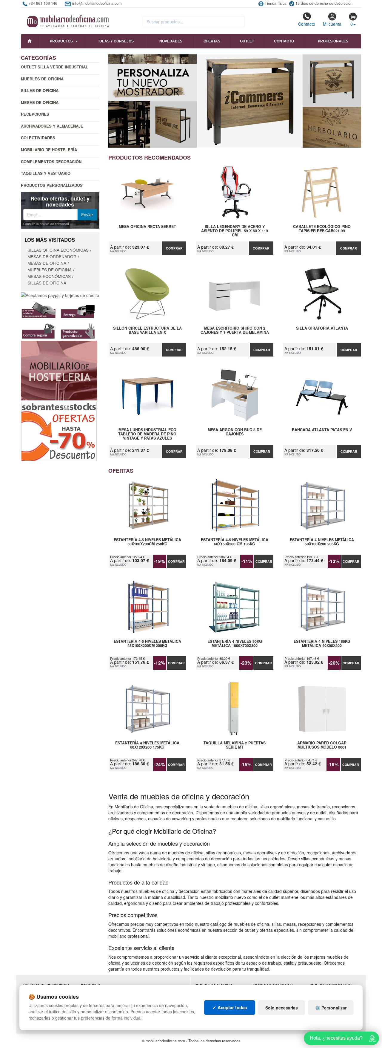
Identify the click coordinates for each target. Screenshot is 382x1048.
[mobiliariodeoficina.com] (67, 19)
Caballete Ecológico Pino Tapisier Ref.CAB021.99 (322, 228)
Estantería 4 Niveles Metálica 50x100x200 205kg (322, 542)
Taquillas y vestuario (45, 173)
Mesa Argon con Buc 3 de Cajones (235, 432)
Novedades (170, 41)
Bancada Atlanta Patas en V (322, 430)
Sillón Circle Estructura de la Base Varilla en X (147, 330)
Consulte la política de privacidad (46, 224)
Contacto (306, 24)
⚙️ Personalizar (330, 1008)
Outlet (247, 41)
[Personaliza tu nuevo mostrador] (234, 101)
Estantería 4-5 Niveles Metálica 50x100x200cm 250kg (147, 542)
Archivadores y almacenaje (52, 126)
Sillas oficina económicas (58, 250)
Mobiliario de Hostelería (49, 149)
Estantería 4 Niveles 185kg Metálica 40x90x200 (322, 643)
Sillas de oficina (39, 90)
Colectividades (38, 137)
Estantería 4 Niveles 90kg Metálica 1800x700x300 (234, 643)
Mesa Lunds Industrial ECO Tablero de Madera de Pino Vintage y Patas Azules (147, 434)
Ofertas (212, 41)
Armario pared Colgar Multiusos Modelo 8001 (321, 745)
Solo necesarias (281, 1008)
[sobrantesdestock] (59, 431)
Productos (61, 41)
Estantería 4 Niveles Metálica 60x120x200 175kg (147, 745)
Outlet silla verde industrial (54, 67)
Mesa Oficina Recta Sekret (147, 226)
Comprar (174, 248)
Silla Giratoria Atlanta (322, 328)
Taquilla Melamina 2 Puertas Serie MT (235, 745)
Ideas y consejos (116, 41)
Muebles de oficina (42, 79)
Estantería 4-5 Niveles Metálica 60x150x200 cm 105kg (234, 542)
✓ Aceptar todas (229, 1007)
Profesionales (333, 41)
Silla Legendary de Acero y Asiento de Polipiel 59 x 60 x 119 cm (234, 230)
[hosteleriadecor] (59, 370)
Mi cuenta (332, 24)
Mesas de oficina (39, 102)
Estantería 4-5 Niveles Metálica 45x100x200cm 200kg (147, 643)
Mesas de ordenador (51, 256)
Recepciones (35, 114)
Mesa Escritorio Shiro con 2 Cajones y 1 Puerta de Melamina (235, 330)
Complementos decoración (51, 161)
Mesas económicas (49, 276)
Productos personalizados (52, 185)
